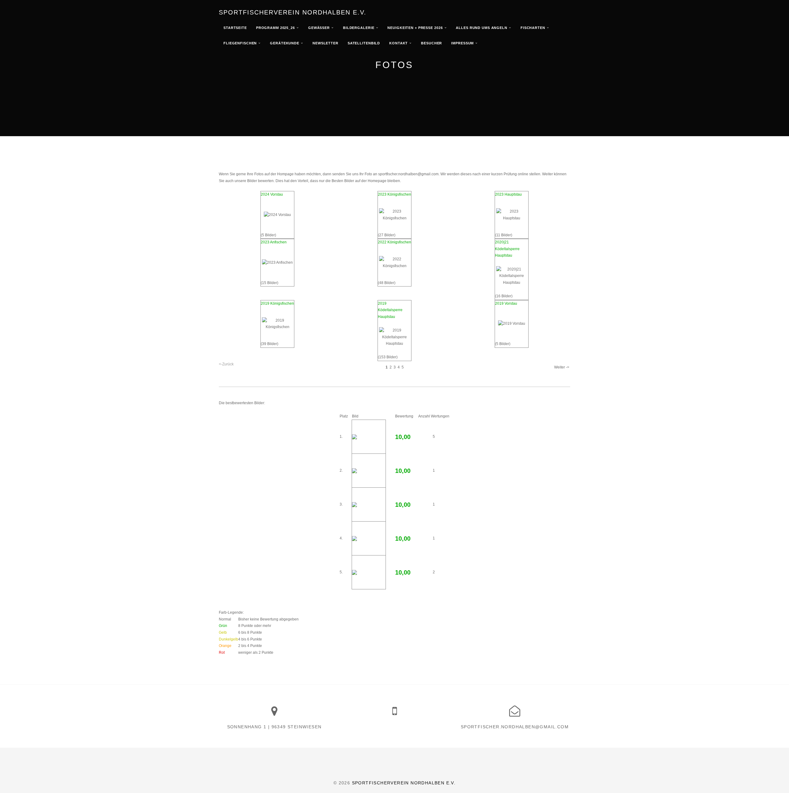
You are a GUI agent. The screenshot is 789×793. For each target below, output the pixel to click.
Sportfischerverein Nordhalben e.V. (292, 12)
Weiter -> (561, 367)
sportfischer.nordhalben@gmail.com (515, 726)
